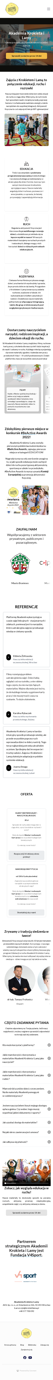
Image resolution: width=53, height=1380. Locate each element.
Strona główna (10, 1345)
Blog (22, 1345)
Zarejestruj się (26, 1349)
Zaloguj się (44, 1345)
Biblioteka (32, 1345)
